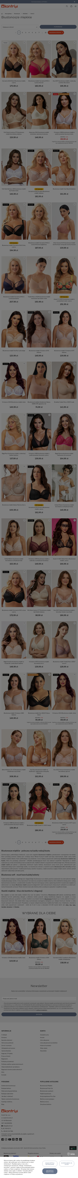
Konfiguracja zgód (66, 1163)
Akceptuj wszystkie (50, 1171)
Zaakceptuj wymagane (49, 1163)
